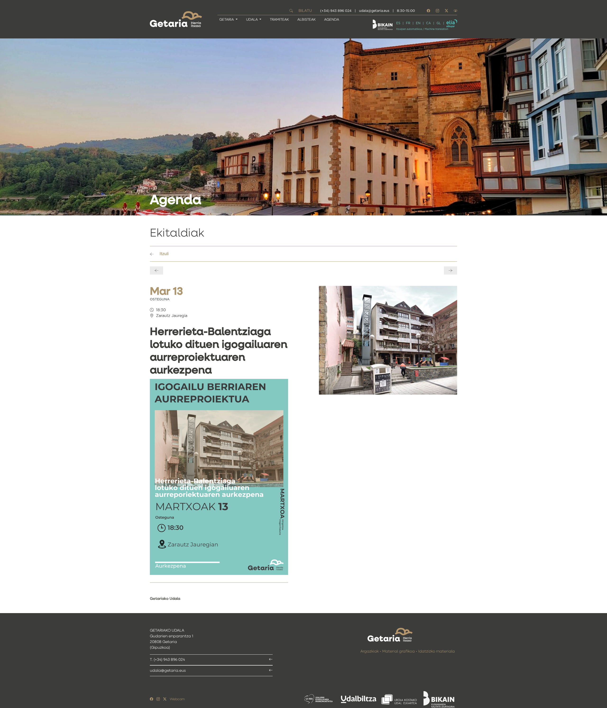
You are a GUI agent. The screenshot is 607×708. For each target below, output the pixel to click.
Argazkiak (369, 651)
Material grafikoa (398, 651)
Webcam (177, 699)
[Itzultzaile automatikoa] (451, 23)
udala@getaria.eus (374, 11)
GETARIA (227, 19)
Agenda (331, 19)
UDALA (252, 19)
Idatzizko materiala (436, 651)
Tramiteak (279, 19)
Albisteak (306, 19)
